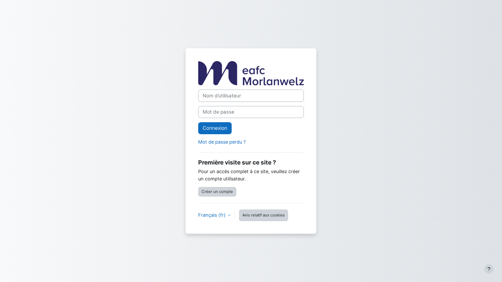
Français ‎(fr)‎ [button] (212, 215)
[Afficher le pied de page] (489, 269)
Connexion (215, 128)
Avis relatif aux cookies (263, 215)
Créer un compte (217, 191)
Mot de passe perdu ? (222, 142)
